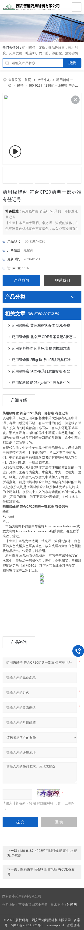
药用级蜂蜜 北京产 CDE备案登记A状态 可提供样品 (44, 337)
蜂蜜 (20, 85)
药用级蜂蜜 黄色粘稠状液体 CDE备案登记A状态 (44, 325)
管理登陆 (73, 925)
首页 (28, 80)
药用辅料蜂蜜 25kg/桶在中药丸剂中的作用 (44, 383)
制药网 (72, 905)
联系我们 (62, 280)
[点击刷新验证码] (48, 793)
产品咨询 (21, 280)
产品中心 (44, 80)
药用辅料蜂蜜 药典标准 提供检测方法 (41, 348)
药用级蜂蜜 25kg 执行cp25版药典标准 (41, 360)
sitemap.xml (55, 925)
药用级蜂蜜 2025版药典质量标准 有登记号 (44, 371)
